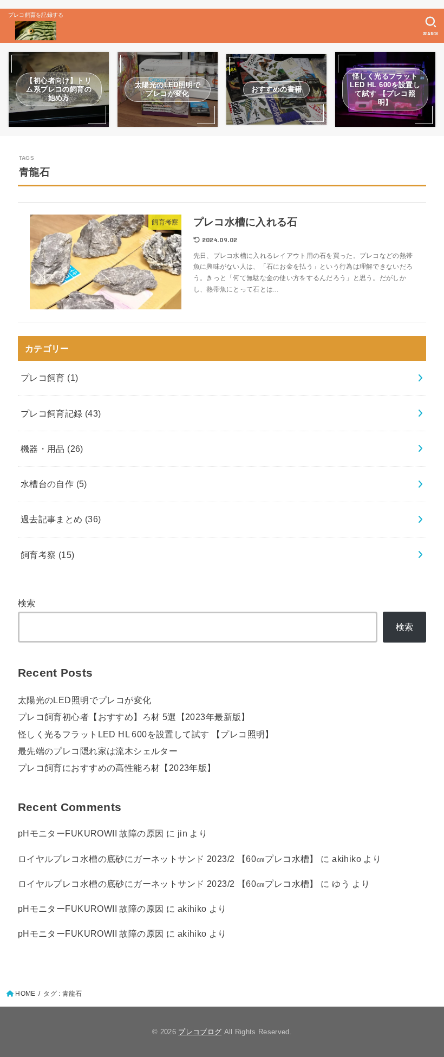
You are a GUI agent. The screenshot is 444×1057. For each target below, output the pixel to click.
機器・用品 (52, 448)
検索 (27, 603)
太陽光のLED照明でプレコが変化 (85, 700)
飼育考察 (48, 555)
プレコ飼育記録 (61, 413)
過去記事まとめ (61, 519)
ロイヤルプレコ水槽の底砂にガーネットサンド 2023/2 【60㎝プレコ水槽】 (168, 859)
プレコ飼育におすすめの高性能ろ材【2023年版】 (117, 768)
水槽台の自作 (54, 484)
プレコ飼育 (50, 377)
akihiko (346, 859)
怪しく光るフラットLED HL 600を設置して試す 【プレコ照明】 (146, 734)
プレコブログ (199, 1032)
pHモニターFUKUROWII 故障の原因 (91, 833)
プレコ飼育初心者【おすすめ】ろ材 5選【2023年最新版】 (134, 717)
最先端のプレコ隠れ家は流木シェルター (98, 751)
